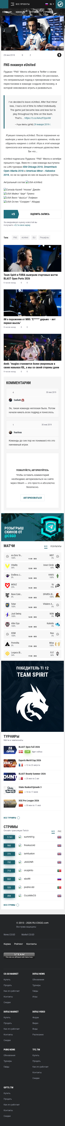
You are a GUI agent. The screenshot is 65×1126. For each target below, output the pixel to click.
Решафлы (44, 238)
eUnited (25, 238)
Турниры (48, 12)
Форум (35, 1018)
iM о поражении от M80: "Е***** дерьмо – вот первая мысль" (30, 321)
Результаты (55, 546)
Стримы (34, 12)
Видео (35, 1023)
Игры (34, 997)
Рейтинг (18, 944)
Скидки (7, 1002)
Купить (7, 980)
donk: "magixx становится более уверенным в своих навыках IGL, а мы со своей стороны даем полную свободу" (31, 365)
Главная (6, 12)
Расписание (38, 1035)
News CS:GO (9, 935)
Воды (35, 1029)
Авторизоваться (32, 497)
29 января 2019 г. (42, 124)
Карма (7, 944)
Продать (8, 985)
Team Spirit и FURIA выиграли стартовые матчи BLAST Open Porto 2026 (31, 276)
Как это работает (12, 991)
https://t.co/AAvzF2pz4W (37, 118)
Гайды (35, 991)
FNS (15, 238)
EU (34, 238)
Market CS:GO (28, 935)
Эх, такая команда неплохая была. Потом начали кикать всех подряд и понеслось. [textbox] (32, 410)
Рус (59, 831)
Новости (20, 12)
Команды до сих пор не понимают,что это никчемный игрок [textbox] (32, 443)
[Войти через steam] (60, 4)
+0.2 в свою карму (22, 225)
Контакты (31, 944)
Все (46, 546)
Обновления (38, 980)
